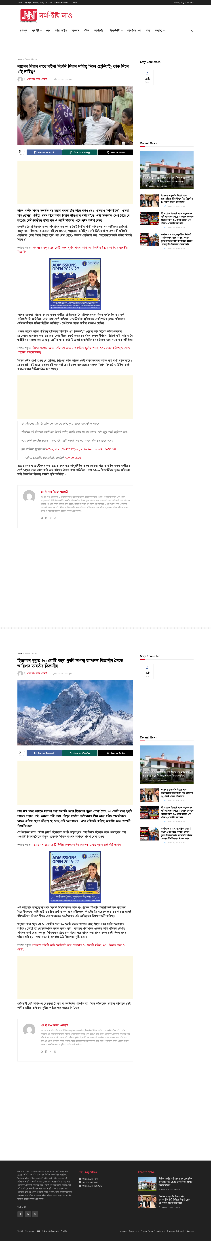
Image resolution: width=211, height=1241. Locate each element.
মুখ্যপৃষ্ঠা (23, 31)
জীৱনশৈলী (115, 31)
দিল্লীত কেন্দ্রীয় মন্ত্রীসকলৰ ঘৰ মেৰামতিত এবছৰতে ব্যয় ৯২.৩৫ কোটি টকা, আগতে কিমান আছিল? (166, 180)
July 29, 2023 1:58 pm (63, 673)
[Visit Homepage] (45, 16)
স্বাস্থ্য (148, 31)
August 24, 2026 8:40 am (157, 186)
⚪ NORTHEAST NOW (88, 1178)
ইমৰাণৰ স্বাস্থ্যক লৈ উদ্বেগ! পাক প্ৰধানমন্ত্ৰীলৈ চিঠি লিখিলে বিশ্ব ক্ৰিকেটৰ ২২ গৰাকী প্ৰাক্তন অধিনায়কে (177, 199)
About (19, 2)
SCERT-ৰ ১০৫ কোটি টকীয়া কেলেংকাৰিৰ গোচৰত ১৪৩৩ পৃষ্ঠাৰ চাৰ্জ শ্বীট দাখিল (77, 845)
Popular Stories (31, 59)
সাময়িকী (98, 31)
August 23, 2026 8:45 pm (175, 248)
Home (19, 59)
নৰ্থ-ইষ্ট (35, 31)
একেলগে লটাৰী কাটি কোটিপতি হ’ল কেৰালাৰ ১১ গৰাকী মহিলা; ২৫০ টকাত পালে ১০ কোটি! (71, 947)
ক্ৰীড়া (86, 31)
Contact (75, 2)
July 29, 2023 (73, 458)
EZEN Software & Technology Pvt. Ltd (52, 1231)
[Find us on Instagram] (35, 1214)
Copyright (27, 2)
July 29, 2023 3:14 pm (63, 79)
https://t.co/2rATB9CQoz (62, 449)
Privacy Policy (38, 2)
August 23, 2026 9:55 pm (175, 227)
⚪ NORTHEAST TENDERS (90, 1185)
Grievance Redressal (62, 2)
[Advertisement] (137, 16)
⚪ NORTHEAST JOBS (88, 1182)
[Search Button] (192, 31)
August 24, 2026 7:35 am (175, 206)
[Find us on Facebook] (20, 1214)
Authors (49, 2)
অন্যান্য (158, 31)
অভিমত (75, 31)
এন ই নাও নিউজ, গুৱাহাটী (37, 79)
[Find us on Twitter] (28, 1214)
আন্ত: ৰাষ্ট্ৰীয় (61, 31)
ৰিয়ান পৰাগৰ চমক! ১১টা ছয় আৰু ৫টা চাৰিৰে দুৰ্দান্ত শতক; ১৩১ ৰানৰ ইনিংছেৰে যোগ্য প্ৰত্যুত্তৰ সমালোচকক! (73, 350)
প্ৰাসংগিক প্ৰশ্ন (134, 31)
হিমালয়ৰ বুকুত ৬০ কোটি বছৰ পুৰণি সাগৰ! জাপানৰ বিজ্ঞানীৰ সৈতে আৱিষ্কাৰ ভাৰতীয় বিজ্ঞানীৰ (72, 250)
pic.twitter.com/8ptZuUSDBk (97, 449)
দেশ (48, 31)
